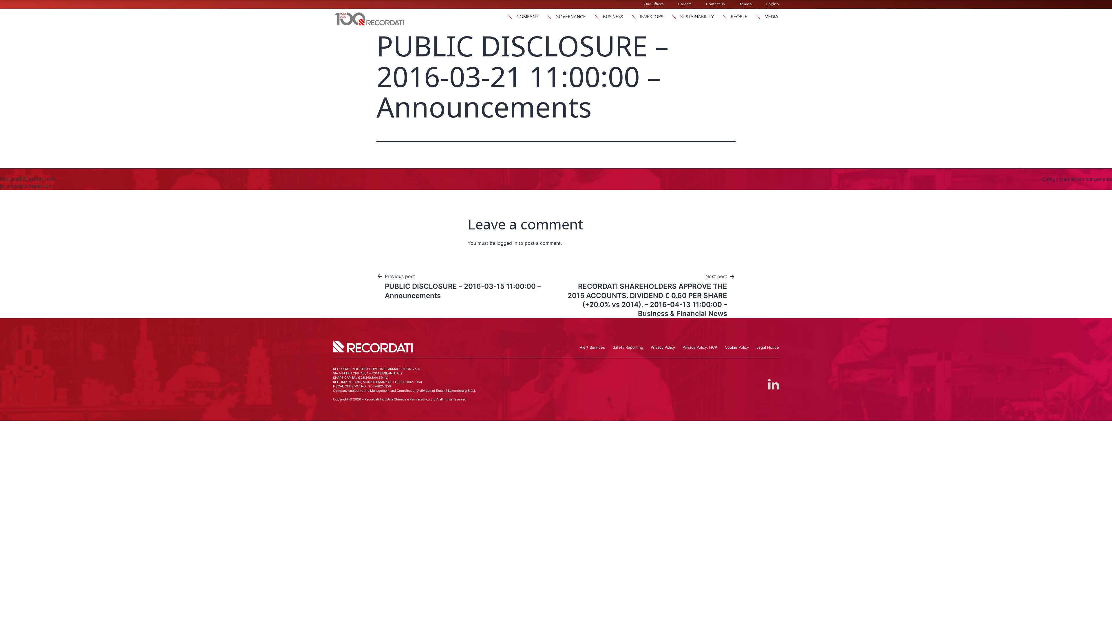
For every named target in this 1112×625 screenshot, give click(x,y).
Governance (570, 17)
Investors (651, 17)
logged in (507, 243)
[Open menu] (510, 17)
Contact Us (715, 4)
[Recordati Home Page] (369, 18)
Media (771, 17)
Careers (685, 4)
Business (613, 17)
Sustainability (697, 17)
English (772, 4)
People (739, 17)
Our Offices (654, 4)
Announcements (1094, 179)
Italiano (745, 4)
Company (527, 17)
